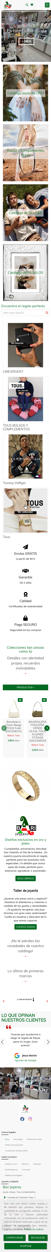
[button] (19, 708)
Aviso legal (18, 1139)
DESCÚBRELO (25, 878)
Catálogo (37, 1164)
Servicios (25, 1164)
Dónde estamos (11, 1170)
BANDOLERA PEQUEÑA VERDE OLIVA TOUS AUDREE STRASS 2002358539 (37, 731)
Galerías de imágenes (13, 1175)
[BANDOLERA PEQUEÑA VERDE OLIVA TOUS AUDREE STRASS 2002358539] (36, 708)
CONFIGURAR (14, 1237)
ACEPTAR (25, 1246)
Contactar (26, 1170)
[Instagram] (30, 1120)
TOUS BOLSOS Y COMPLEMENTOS (16, 427)
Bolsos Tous (13, 735)
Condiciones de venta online (16, 1151)
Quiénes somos (11, 1164)
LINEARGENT (13, 371)
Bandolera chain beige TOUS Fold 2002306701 (13, 726)
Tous (6, 537)
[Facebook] (22, 1120)
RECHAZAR (38, 1237)
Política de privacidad (14, 1145)
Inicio (7, 1139)
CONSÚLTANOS (25, 926)
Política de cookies (33, 1229)
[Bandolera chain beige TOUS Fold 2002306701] (12, 708)
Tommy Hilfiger (14, 483)
